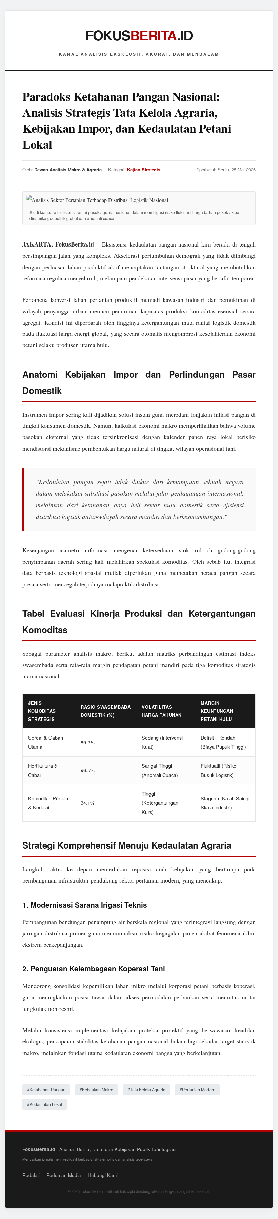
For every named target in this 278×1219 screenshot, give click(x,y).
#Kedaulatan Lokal (44, 1104)
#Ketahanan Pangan (46, 1090)
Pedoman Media (63, 1175)
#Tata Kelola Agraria (146, 1090)
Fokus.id (139, 34)
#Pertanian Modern (197, 1090)
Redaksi (31, 1175)
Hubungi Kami (103, 1175)
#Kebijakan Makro (96, 1090)
